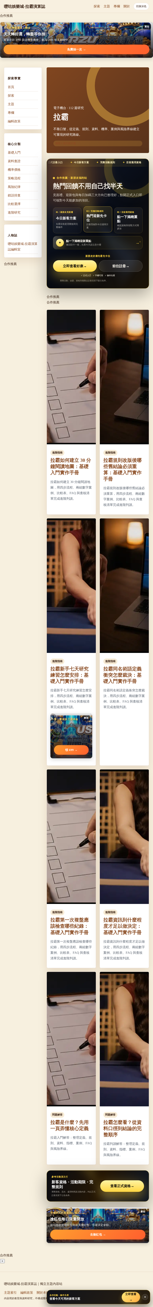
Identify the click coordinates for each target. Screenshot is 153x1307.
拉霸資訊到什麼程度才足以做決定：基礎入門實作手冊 (122, 926)
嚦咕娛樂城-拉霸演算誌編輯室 (22, 246)
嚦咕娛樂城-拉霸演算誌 (24, 6)
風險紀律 (14, 186)
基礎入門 (14, 152)
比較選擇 (14, 204)
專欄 (117, 6)
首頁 (11, 87)
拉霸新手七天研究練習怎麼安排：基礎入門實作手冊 (69, 675)
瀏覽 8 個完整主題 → (67, 143)
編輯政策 (14, 121)
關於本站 (43, 1292)
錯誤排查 (14, 195)
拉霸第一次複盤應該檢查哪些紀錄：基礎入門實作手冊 (69, 926)
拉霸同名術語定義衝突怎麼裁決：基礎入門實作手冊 (122, 675)
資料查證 (14, 161)
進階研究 (14, 212)
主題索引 (10, 1292)
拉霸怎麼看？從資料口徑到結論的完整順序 (122, 1128)
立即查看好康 (75, 266)
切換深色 (141, 6)
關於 (127, 6)
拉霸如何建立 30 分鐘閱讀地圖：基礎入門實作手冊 (70, 466)
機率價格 (14, 169)
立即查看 (130, 1297)
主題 (107, 6)
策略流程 (14, 178)
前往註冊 (120, 266)
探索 (97, 6)
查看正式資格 (122, 1186)
